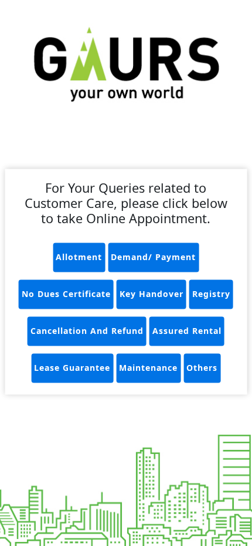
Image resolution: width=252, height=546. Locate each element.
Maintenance (148, 368)
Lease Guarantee (72, 368)
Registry (211, 294)
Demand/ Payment (153, 257)
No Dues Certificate (66, 294)
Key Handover (151, 294)
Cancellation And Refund (87, 331)
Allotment (79, 257)
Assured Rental (187, 331)
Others (201, 368)
